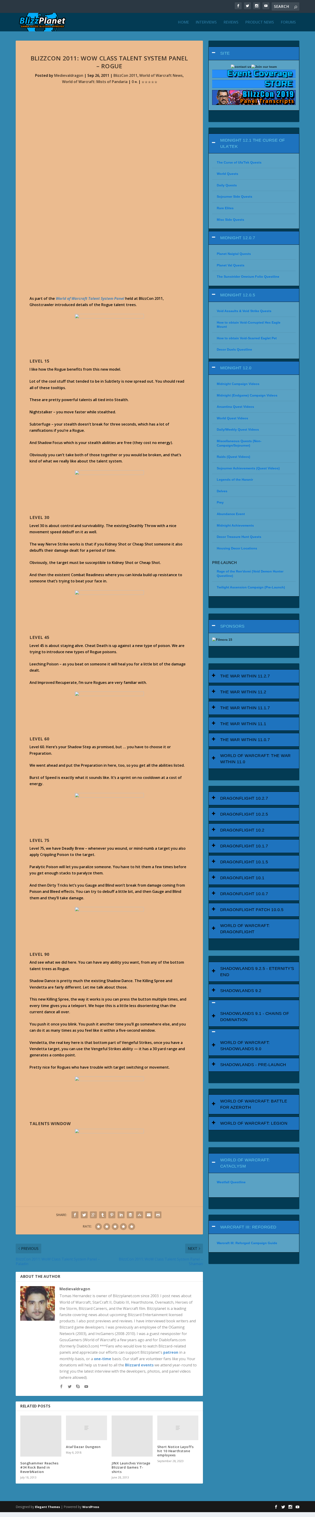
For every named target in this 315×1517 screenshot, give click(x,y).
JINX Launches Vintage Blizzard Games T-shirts (131, 1467)
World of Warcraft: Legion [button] (254, 1123)
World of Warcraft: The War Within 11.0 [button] (255, 758)
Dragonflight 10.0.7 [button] (244, 893)
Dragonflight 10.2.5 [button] (244, 814)
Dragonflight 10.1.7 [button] (244, 846)
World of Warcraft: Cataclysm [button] (245, 1163)
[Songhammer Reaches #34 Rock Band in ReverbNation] (40, 1436)
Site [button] (225, 53)
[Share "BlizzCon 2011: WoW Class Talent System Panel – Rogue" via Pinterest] (111, 1214)
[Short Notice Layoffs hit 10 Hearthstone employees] (177, 1428)
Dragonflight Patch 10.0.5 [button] (252, 909)
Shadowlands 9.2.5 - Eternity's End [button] (257, 971)
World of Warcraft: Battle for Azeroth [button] (253, 1104)
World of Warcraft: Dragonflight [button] (245, 928)
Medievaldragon (68, 75)
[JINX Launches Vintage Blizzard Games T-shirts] (132, 1436)
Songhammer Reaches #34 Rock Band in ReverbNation (39, 1467)
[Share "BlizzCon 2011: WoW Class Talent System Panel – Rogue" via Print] (158, 1214)
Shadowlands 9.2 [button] (241, 990)
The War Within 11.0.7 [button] (245, 739)
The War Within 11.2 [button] (243, 692)
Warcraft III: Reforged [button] (248, 1227)
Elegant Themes (47, 1507)
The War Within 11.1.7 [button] (245, 708)
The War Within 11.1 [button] (243, 723)
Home (183, 22)
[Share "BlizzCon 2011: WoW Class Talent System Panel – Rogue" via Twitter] (84, 1214)
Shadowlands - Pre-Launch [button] (253, 1064)
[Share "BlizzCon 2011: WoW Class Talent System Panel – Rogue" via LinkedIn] (121, 1214)
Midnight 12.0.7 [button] (237, 237)
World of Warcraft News (161, 75)
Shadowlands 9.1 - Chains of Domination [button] (254, 1016)
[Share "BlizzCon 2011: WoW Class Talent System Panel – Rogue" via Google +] (93, 1214)
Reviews (231, 22)
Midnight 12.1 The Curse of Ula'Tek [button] (252, 143)
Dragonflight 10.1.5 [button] (244, 862)
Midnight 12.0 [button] (236, 368)
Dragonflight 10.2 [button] (242, 830)
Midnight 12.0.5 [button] (237, 295)
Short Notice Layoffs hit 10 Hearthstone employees (175, 1451)
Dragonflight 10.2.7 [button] (244, 798)
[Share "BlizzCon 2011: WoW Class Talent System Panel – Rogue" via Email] (148, 1214)
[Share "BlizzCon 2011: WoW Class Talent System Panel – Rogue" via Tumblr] (102, 1214)
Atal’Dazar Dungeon (83, 1447)
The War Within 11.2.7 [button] (245, 676)
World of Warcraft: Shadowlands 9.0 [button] (245, 1045)
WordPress (90, 1507)
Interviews (206, 22)
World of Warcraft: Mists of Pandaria (95, 81)
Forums (288, 22)
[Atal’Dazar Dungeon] (86, 1428)
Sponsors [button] (232, 626)
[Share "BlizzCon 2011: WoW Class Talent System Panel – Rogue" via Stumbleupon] (139, 1214)
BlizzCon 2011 (125, 75)
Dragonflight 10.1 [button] (242, 878)
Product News (259, 22)
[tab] (254, 53)
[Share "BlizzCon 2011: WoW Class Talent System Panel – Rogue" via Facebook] (75, 1214)
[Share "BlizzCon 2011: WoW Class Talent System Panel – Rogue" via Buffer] (130, 1214)
